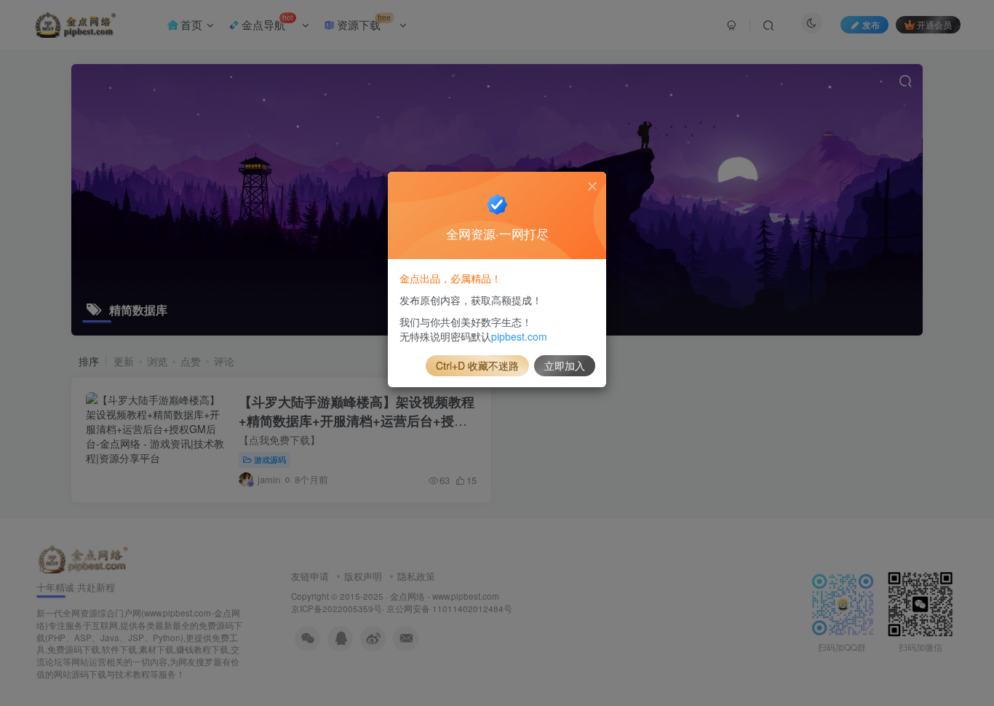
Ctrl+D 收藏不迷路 (477, 365)
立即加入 (564, 365)
